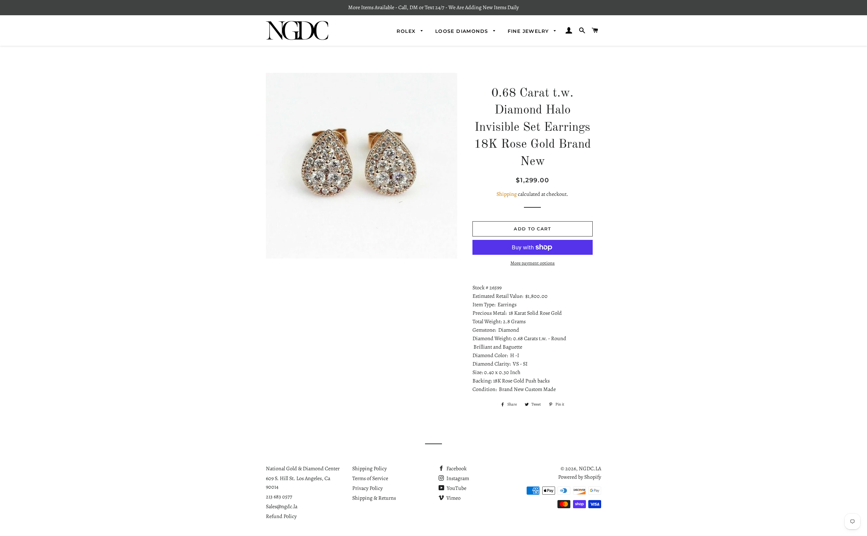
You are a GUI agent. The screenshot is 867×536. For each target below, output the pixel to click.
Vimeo (453, 498)
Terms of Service (370, 478)
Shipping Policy (369, 468)
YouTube (456, 488)
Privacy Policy (367, 488)
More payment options (532, 263)
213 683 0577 (279, 496)
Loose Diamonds (462, 31)
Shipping (506, 194)
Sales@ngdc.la (281, 506)
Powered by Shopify (579, 477)
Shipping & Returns (374, 498)
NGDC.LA (590, 468)
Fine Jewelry (529, 31)
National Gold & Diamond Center (303, 468)
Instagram (457, 478)
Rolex (407, 31)
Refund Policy (281, 516)
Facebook (456, 468)
